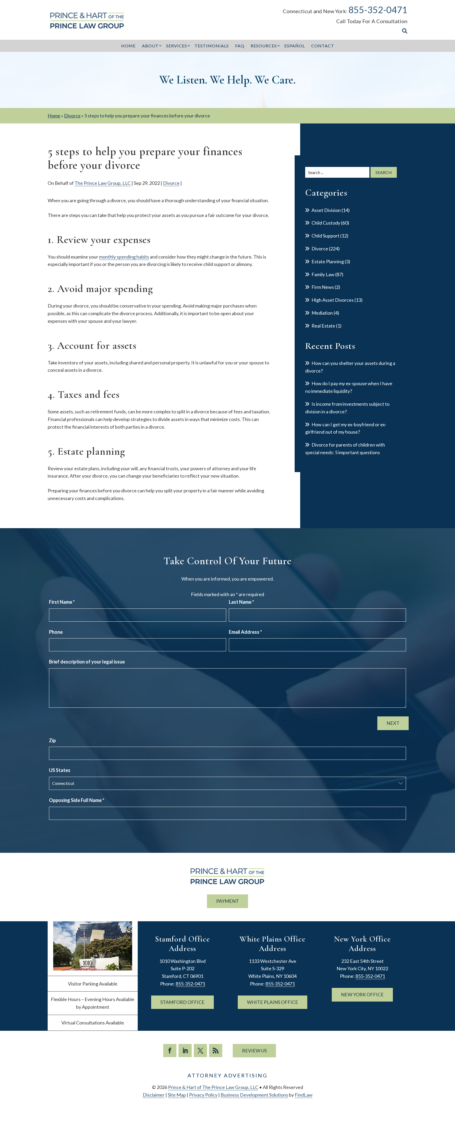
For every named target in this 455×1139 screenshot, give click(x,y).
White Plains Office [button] (272, 1002)
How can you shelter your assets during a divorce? (350, 367)
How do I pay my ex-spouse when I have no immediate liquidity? (348, 387)
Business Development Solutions (254, 1095)
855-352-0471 (377, 9)
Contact (322, 45)
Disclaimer (154, 1095)
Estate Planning (327, 261)
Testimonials (212, 45)
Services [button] (176, 45)
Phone (56, 632)
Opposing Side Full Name (76, 800)
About (150, 45)
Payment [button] (227, 901)
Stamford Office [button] (182, 1002)
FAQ (239, 45)
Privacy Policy (203, 1095)
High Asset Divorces (332, 300)
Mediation (322, 313)
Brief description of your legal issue (87, 662)
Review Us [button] (254, 1050)
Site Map (177, 1095)
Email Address (245, 632)
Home (128, 45)
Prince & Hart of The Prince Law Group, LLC (213, 1087)
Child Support (325, 236)
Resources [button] (264, 45)
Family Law (322, 274)
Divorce (171, 183)
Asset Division (326, 210)
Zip (52, 740)
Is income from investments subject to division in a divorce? (347, 407)
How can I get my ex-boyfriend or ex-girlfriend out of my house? (346, 428)
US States (59, 770)
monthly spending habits (124, 257)
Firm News (322, 287)
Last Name (241, 602)
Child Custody (325, 223)
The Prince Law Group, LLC (103, 183)
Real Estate (323, 326)
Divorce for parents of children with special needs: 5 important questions (345, 448)
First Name (62, 602)
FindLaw (304, 1095)
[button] (449, 1101)
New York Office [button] (362, 994)
